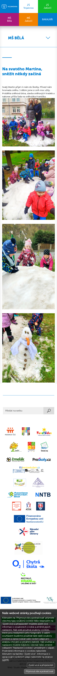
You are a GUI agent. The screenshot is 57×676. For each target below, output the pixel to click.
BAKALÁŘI (47, 19)
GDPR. (5, 660)
